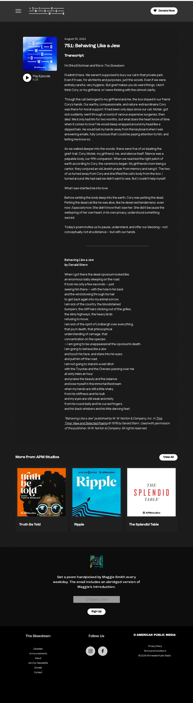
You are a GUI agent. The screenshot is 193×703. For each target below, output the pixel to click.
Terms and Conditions (155, 650)
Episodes (38, 648)
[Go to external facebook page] (102, 651)
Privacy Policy (155, 646)
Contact (38, 672)
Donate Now (167, 10)
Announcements (38, 653)
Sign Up (96, 611)
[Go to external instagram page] (90, 651)
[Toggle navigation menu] (18, 11)
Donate (38, 667)
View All (168, 457)
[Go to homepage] (44, 11)
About (38, 658)
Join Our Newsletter (38, 663)
